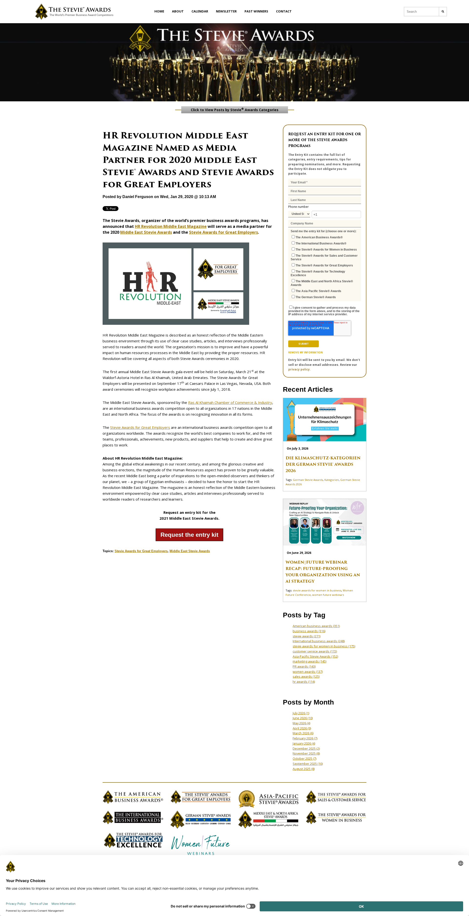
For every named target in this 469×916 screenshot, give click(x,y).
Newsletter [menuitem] (226, 11)
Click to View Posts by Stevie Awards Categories (234, 109)
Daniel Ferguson (137, 197)
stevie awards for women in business (317, 590)
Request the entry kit (189, 534)
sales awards (306, 676)
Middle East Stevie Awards (146, 232)
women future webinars (328, 595)
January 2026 (304, 743)
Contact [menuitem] (284, 11)
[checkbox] (325, 267)
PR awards (304, 666)
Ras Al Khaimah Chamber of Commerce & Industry (230, 402)
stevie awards (306, 636)
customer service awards (315, 651)
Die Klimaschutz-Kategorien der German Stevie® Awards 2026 (323, 464)
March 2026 (303, 733)
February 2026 (305, 738)
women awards (308, 671)
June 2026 (303, 718)
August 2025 (304, 769)
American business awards (316, 626)
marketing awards (309, 661)
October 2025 (304, 758)
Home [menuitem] (159, 11)
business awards (309, 631)
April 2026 (302, 728)
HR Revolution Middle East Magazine (171, 226)
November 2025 (306, 753)
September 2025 (308, 763)
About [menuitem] (178, 11)
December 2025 (306, 748)
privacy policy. (299, 369)
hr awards (304, 681)
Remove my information (305, 352)
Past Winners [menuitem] (256, 11)
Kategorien (331, 480)
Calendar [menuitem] (200, 11)
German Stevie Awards (308, 480)
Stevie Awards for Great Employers (223, 232)
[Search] (443, 11)
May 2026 (301, 723)
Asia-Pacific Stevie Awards (315, 656)
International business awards (319, 641)
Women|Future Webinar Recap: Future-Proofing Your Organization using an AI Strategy (323, 571)
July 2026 (301, 713)
